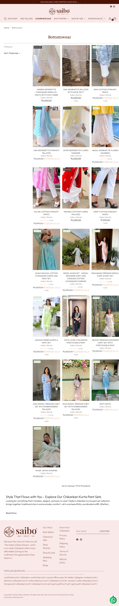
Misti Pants (105, 404)
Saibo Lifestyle (23, 595)
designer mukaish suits (85, 577)
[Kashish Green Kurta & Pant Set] (46, 316)
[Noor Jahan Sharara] (46, 446)
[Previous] (34, 2)
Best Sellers (48, 532)
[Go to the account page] (109, 18)
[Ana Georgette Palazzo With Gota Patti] (76, 65)
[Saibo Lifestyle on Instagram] (114, 6)
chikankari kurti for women (62, 580)
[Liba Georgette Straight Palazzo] (46, 126)
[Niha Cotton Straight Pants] (105, 65)
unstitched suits (11, 577)
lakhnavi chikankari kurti (15, 580)
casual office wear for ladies (60, 577)
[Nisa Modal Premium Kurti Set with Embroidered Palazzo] (46, 380)
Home (6, 27)
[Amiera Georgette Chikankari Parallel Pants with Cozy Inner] (46, 65)
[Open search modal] (5, 18)
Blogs (45, 565)
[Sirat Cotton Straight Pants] (105, 188)
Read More (11, 513)
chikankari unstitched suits (32, 577)
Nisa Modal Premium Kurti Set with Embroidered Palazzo (46, 406)
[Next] (85, 2)
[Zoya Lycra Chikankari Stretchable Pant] (76, 316)
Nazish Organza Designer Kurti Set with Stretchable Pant (105, 342)
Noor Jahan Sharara (46, 470)
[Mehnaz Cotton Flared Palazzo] (76, 188)
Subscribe (105, 531)
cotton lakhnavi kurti (38, 580)
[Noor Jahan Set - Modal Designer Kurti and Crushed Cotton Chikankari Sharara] (76, 249)
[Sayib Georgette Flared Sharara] (76, 126)
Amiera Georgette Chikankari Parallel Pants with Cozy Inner (46, 92)
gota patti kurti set (61, 583)
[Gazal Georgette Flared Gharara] (105, 126)
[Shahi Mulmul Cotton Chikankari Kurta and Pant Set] (46, 249)
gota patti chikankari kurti (83, 583)
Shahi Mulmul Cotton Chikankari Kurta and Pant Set (46, 276)
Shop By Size (49, 552)
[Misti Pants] (105, 380)
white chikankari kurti (86, 580)
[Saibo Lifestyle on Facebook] (111, 6)
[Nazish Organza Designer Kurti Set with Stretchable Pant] (105, 316)
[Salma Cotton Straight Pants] (46, 188)
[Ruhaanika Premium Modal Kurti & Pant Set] (105, 249)
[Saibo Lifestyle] (59, 11)
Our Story (47, 527)
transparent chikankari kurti (17, 583)
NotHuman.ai (18, 597)
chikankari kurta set (41, 583)
